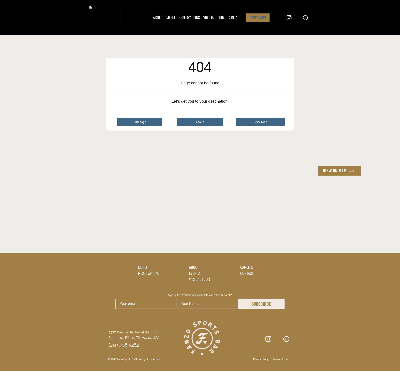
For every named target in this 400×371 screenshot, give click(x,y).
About (158, 17)
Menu (170, 17)
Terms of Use (280, 359)
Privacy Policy (261, 359)
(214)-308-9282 (124, 345)
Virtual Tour (213, 17)
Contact (234, 17)
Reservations (189, 17)
